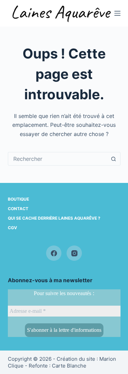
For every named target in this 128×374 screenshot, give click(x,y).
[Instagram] (74, 253)
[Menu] (117, 13)
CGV (12, 227)
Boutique (18, 199)
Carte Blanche (69, 365)
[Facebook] (53, 253)
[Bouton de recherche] (113, 158)
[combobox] (57, 159)
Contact (18, 208)
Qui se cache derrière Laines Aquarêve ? (54, 218)
